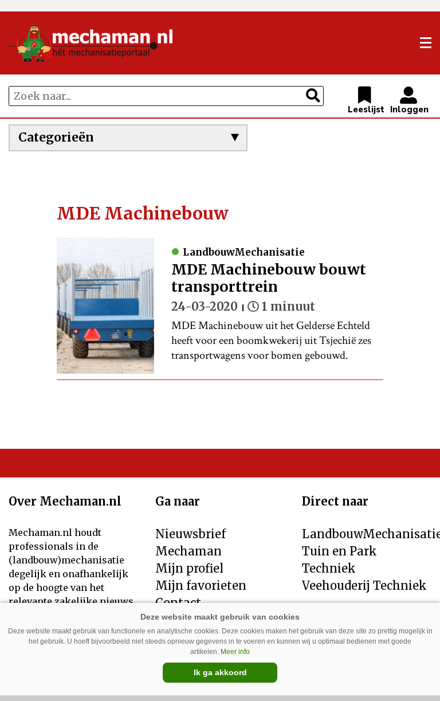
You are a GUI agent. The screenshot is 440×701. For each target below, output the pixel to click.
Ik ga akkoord (220, 672)
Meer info (235, 652)
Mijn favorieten (200, 585)
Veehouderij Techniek (364, 585)
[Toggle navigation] (425, 43)
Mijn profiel (189, 568)
